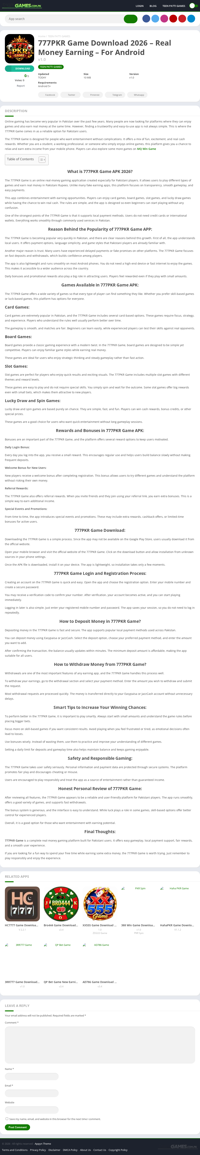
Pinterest (94, 94)
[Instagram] (164, 19)
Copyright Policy (118, 1150)
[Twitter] (155, 19)
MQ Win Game (146, 149)
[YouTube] (173, 19)
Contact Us (99, 1150)
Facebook (50, 94)
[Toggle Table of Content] (40, 159)
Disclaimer (54, 1150)
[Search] (131, 19)
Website (9, 1102)
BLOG (153, 6)
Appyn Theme (43, 1143)
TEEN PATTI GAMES (173, 6)
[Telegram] (191, 19)
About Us (85, 1150)
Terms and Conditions (15, 1150)
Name (9, 1069)
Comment (12, 1022)
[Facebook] (146, 19)
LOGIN (140, 6)
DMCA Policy (70, 1150)
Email (9, 1085)
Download (22, 68)
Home (41, 36)
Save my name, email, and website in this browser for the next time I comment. (55, 1119)
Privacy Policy (38, 1150)
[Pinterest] (182, 19)
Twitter (71, 94)
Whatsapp (139, 94)
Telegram (117, 94)
